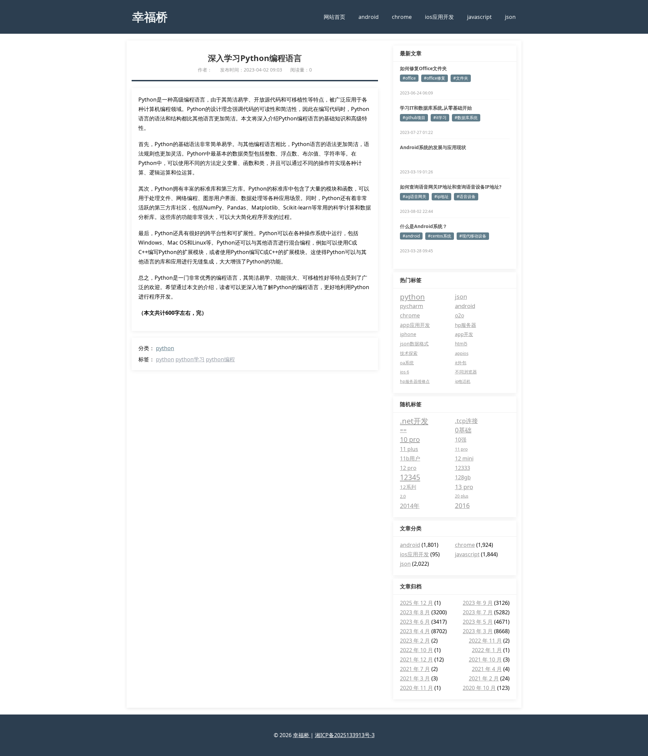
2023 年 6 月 (415, 621)
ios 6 (404, 372)
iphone (408, 334)
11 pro (461, 449)
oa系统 (407, 363)
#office (409, 78)
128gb (463, 477)
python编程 (220, 359)
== (403, 430)
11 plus (409, 449)
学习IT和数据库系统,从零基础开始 (436, 108)
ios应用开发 (439, 17)
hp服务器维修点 (415, 381)
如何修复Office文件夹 (423, 68)
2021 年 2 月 (484, 678)
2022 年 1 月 (487, 650)
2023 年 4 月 (415, 631)
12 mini (464, 458)
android (368, 17)
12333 (462, 468)
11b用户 (410, 458)
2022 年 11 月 (485, 640)
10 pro (410, 439)
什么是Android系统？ (423, 226)
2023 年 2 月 (415, 640)
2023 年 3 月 (478, 631)
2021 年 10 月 (485, 659)
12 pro (408, 468)
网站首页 (334, 17)
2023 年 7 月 (478, 612)
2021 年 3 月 (415, 678)
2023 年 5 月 (478, 621)
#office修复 (434, 78)
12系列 (408, 486)
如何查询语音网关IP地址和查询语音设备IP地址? (451, 187)
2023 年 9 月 (478, 603)
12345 (410, 477)
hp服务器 (465, 324)
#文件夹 (460, 78)
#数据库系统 (466, 117)
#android (411, 236)
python (165, 348)
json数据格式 (414, 343)
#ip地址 (441, 196)
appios (461, 353)
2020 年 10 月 (479, 688)
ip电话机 (462, 381)
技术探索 (408, 353)
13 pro (464, 487)
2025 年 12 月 (416, 603)
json (510, 17)
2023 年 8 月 (415, 612)
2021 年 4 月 (487, 669)
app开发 (464, 334)
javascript (479, 17)
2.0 (403, 496)
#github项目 (414, 117)
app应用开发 (415, 325)
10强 (460, 439)
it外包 (460, 363)
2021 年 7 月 (415, 669)
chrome (402, 17)
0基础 (463, 430)
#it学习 (440, 117)
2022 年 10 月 (416, 650)
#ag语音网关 (414, 196)
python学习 (190, 359)
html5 (461, 344)
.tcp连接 (466, 421)
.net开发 (414, 420)
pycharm (411, 306)
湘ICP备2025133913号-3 (345, 735)
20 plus (461, 496)
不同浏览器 (466, 372)
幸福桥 (150, 16)
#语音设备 (466, 196)
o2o (459, 315)
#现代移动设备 (472, 236)
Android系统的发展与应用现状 (433, 147)
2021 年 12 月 (416, 659)
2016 (462, 505)
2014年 (410, 506)
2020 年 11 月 (416, 688)
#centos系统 (439, 236)
